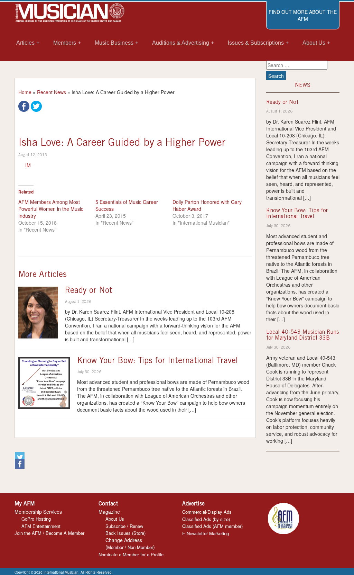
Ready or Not (88, 291)
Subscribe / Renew (124, 526)
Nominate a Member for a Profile (131, 554)
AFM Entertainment (40, 526)
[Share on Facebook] (23, 105)
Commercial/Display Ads (207, 512)
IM (28, 165)
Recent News (51, 92)
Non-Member (140, 547)
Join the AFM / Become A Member (49, 533)
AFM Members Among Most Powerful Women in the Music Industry (50, 208)
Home (24, 92)
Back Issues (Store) (125, 533)
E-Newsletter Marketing (205, 533)
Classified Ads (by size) (206, 519)
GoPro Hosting (36, 518)
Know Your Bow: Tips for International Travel (157, 361)
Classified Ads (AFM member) (212, 526)
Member (115, 547)
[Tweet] (36, 105)
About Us (114, 518)
